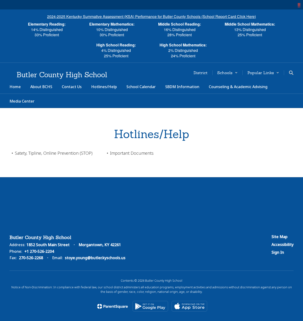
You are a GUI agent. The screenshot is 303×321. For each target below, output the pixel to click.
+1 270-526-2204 (39, 251)
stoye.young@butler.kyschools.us (95, 257)
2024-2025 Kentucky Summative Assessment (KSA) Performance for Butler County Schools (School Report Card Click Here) (151, 16)
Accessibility (283, 244)
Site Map (280, 236)
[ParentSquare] (112, 306)
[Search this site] (291, 72)
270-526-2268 (31, 257)
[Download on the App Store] (189, 306)
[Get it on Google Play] (150, 306)
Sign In (278, 252)
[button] (227, 72)
